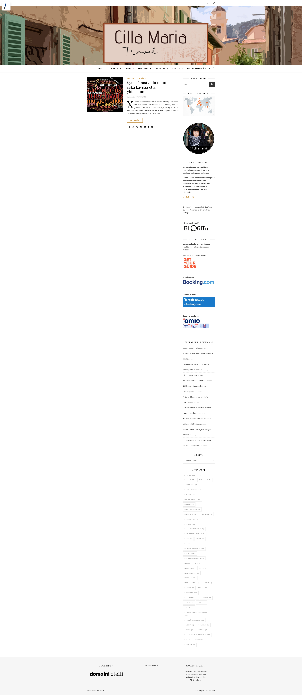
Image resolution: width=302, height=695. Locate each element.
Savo (201, 602)
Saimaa (206, 597)
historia (190, 494)
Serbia (189, 607)
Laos (188, 539)
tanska (189, 625)
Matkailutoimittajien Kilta (196, 677)
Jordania (206, 514)
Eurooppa (143, 68)
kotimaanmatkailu (195, 534)
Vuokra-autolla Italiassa (192, 348)
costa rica (191, 485)
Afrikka (176, 68)
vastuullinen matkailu (197, 635)
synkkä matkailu (194, 620)
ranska (189, 588)
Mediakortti (188, 197)
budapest (205, 480)
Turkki (189, 630)
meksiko (190, 578)
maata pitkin (192, 563)
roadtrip (191, 593)
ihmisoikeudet (193, 499)
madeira (190, 568)
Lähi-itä (190, 553)
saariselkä (191, 597)
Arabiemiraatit (193, 475)
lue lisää (135, 120)
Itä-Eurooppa (192, 509)
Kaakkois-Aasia (193, 519)
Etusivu (98, 68)
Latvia (189, 543)
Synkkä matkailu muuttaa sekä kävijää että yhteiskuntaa (149, 87)
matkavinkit (192, 573)
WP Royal (100, 690)
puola (208, 583)
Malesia (204, 568)
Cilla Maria (113, 68)
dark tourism (193, 490)
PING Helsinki (195, 680)
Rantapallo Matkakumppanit (196, 671)
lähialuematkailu (194, 558)
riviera (203, 588)
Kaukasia (190, 524)
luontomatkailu (194, 548)
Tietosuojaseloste (151, 665)
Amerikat (160, 68)
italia (189, 504)
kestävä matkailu (194, 529)
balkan (190, 480)
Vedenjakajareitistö (195, 640)
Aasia (128, 68)
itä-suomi (191, 514)
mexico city (192, 583)
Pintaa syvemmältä (197, 68)
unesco (203, 630)
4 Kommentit (141, 97)
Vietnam (190, 645)
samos (189, 602)
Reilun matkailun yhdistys (196, 674)
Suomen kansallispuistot (197, 613)
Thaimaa (203, 625)
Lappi (200, 539)
